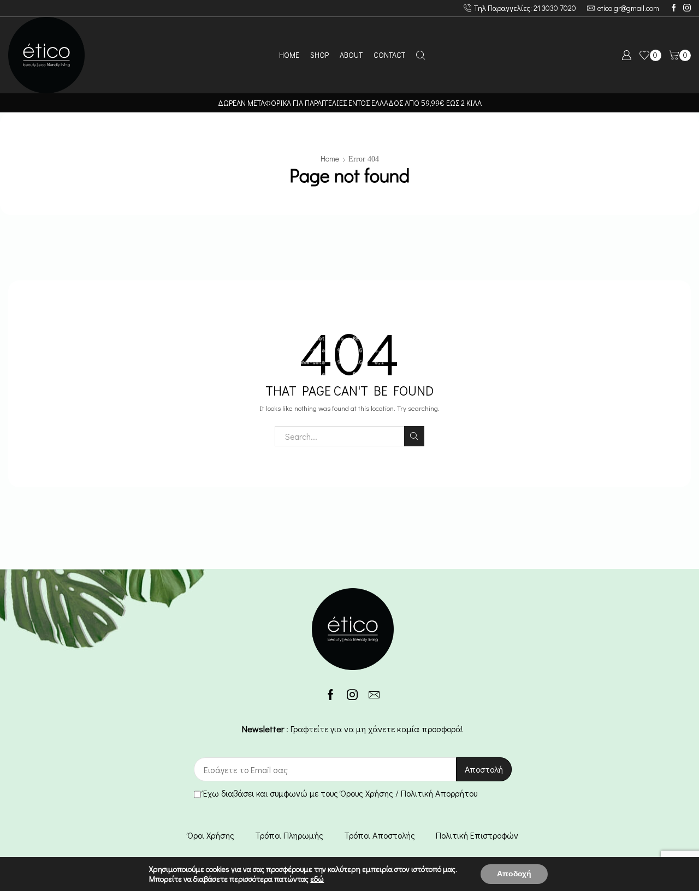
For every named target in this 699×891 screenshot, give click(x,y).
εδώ (317, 879)
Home (330, 158)
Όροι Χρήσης (210, 835)
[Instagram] (687, 8)
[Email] (374, 694)
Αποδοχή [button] (514, 874)
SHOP (319, 55)
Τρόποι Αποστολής (379, 835)
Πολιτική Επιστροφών (477, 835)
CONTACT (389, 55)
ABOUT (351, 55)
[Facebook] (674, 8)
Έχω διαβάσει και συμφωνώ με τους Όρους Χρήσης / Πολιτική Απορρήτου (340, 793)
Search (414, 436)
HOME (289, 55)
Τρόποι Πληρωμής (289, 835)
